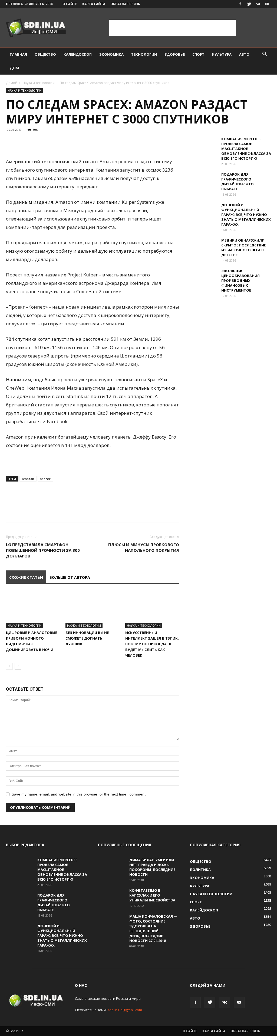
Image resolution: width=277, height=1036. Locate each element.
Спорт (198, 54)
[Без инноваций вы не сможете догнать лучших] (92, 609)
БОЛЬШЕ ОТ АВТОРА (70, 577)
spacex (45, 479)
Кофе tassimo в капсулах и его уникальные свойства (152, 895)
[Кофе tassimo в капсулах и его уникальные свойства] (111, 897)
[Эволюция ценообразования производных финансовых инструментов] (203, 277)
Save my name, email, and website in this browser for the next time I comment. (79, 794)
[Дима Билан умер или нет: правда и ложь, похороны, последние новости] (111, 866)
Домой (11, 83)
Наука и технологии (38, 83)
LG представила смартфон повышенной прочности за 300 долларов (43, 550)
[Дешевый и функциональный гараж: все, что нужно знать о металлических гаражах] (203, 211)
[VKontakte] (258, 4)
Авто (244, 54)
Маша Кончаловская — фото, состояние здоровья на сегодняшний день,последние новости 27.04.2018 (153, 928)
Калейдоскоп (78, 54)
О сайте (69, 4)
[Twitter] (249, 4)
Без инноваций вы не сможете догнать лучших (87, 638)
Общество (45, 54)
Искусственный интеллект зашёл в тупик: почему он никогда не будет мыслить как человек (152, 644)
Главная (18, 54)
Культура (222, 54)
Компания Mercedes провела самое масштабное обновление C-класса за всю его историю (246, 148)
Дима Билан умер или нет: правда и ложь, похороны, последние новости (152, 867)
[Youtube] (267, 4)
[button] (264, 54)
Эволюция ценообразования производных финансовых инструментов (240, 280)
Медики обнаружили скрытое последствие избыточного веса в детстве (243, 247)
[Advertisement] (172, 28)
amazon (28, 479)
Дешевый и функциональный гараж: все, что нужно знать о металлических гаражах (246, 214)
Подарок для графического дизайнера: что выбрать (237, 181)
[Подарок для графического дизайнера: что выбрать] (203, 181)
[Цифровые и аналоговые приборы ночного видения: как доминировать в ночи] (33, 609)
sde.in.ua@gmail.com (124, 1009)
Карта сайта (93, 4)
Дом (14, 67)
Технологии (144, 54)
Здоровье (174, 54)
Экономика (111, 54)
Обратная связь (125, 4)
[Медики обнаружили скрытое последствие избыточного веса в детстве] (203, 247)
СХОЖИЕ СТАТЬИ (26, 577)
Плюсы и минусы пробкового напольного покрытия (143, 547)
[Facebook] (240, 4)
